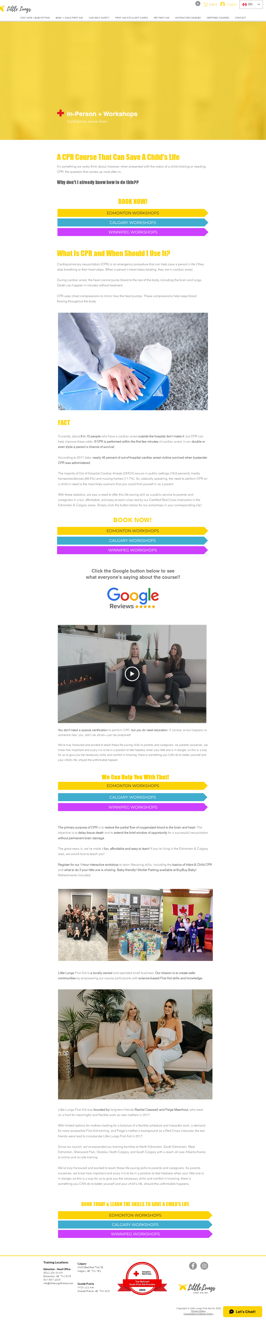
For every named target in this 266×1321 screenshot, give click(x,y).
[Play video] (132, 674)
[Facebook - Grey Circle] (193, 1266)
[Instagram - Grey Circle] (204, 1266)
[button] (211, 4)
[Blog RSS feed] (197, 3)
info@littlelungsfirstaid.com (58, 1283)
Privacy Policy (198, 1311)
